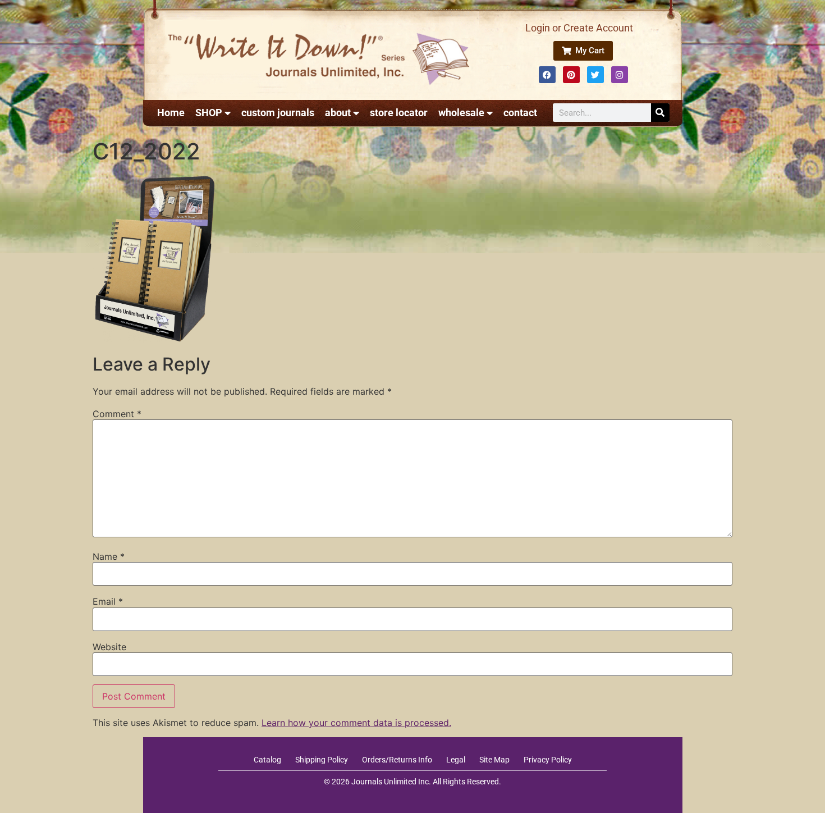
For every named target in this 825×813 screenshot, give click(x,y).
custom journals (277, 112)
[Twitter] (595, 74)
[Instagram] (619, 74)
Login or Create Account (579, 28)
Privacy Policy (548, 759)
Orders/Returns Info (397, 759)
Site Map (494, 759)
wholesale (461, 112)
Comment (117, 413)
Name (109, 556)
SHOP (208, 112)
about (338, 112)
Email (108, 601)
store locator (399, 112)
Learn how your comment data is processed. (356, 722)
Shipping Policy (321, 759)
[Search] (660, 112)
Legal (455, 759)
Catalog (267, 759)
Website (109, 646)
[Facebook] (547, 74)
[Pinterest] (571, 74)
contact (520, 112)
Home (171, 112)
